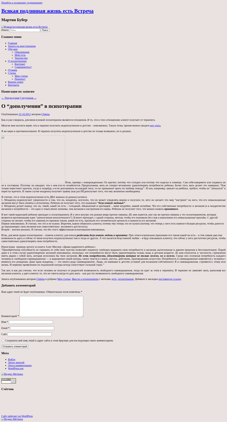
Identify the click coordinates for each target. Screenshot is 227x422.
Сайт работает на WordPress (17, 416)
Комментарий (10, 316)
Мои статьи (21, 76)
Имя (4, 321)
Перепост (20, 79)
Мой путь (20, 55)
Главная (12, 43)
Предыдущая (10, 98)
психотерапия (125, 279)
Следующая (28, 98)
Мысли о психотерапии (85, 279)
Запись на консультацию (22, 46)
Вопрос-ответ (15, 82)
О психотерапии (17, 61)
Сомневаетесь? (23, 67)
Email (5, 328)
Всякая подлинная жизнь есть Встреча (47, 11)
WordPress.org (15, 368)
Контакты (13, 85)
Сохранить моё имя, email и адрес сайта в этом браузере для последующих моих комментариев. (59, 340)
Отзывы (12, 70)
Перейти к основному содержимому (22, 2)
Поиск (5, 30)
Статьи (12, 73)
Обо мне (13, 49)
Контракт (20, 64)
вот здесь (155, 125)
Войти (11, 359)
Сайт (4, 334)
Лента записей (16, 362)
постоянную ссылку (170, 279)
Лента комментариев (20, 365)
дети (113, 279)
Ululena (45, 114)
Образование (22, 52)
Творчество (21, 58)
